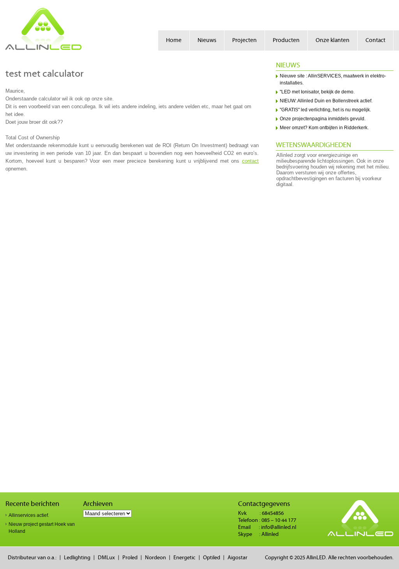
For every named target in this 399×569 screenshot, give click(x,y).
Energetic (184, 558)
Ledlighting (77, 558)
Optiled (211, 558)
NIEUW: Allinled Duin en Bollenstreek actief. (326, 101)
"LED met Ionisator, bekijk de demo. (317, 92)
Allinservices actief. (29, 515)
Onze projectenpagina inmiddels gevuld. (322, 118)
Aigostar (237, 558)
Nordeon (155, 558)
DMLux (106, 558)
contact (250, 161)
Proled (130, 558)
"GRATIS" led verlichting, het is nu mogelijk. (325, 109)
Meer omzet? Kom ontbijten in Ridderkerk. (324, 127)
